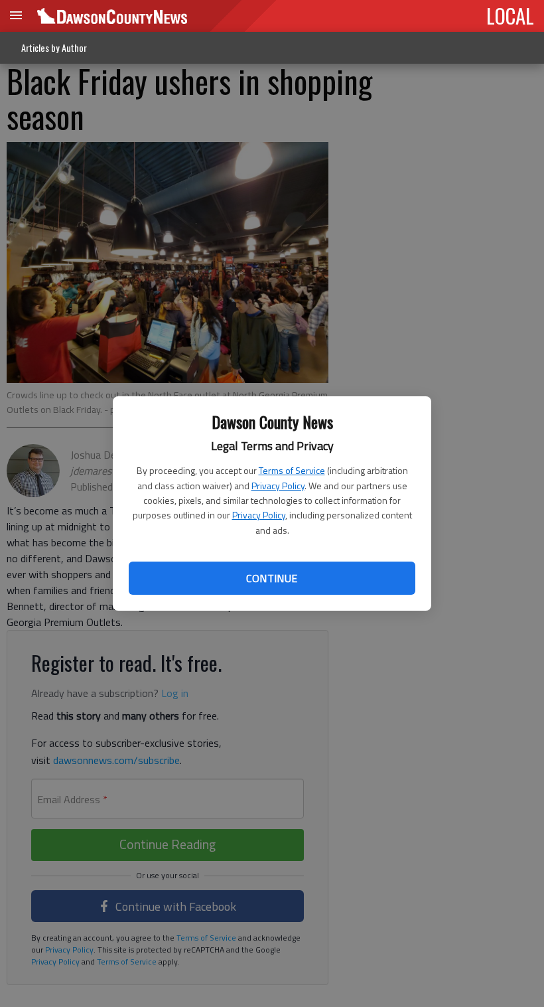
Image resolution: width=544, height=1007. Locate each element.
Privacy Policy (278, 486)
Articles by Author (54, 47)
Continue (271, 578)
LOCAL (510, 15)
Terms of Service (292, 470)
